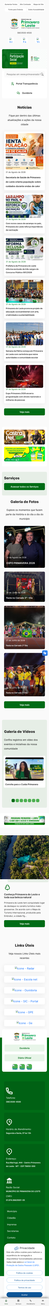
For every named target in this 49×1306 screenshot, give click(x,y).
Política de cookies (24, 1273)
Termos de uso (24, 1287)
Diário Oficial (24, 1057)
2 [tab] (17, 800)
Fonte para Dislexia (15, 10)
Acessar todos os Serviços (25, 486)
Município (12, 1211)
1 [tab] (13, 800)
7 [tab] (37, 800)
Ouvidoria (24, 1048)
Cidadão (11, 1217)
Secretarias (13, 1231)
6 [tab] (33, 800)
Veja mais (25, 412)
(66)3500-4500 (24, 33)
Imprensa (11, 1224)
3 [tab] (21, 800)
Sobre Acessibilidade (36, 10)
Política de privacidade (24, 1280)
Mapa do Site (38, 4)
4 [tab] (25, 800)
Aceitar (24, 1295)
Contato (11, 1237)
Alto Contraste (25, 4)
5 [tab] (29, 800)
